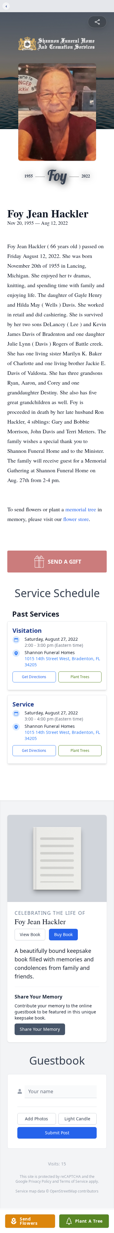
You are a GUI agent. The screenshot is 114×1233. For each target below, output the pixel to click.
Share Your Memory (40, 1029)
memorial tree (80, 509)
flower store (76, 519)
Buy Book (63, 934)
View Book (30, 934)
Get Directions (34, 676)
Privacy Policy (40, 1181)
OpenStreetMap (63, 1191)
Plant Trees (80, 676)
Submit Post (57, 1133)
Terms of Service (74, 1181)
